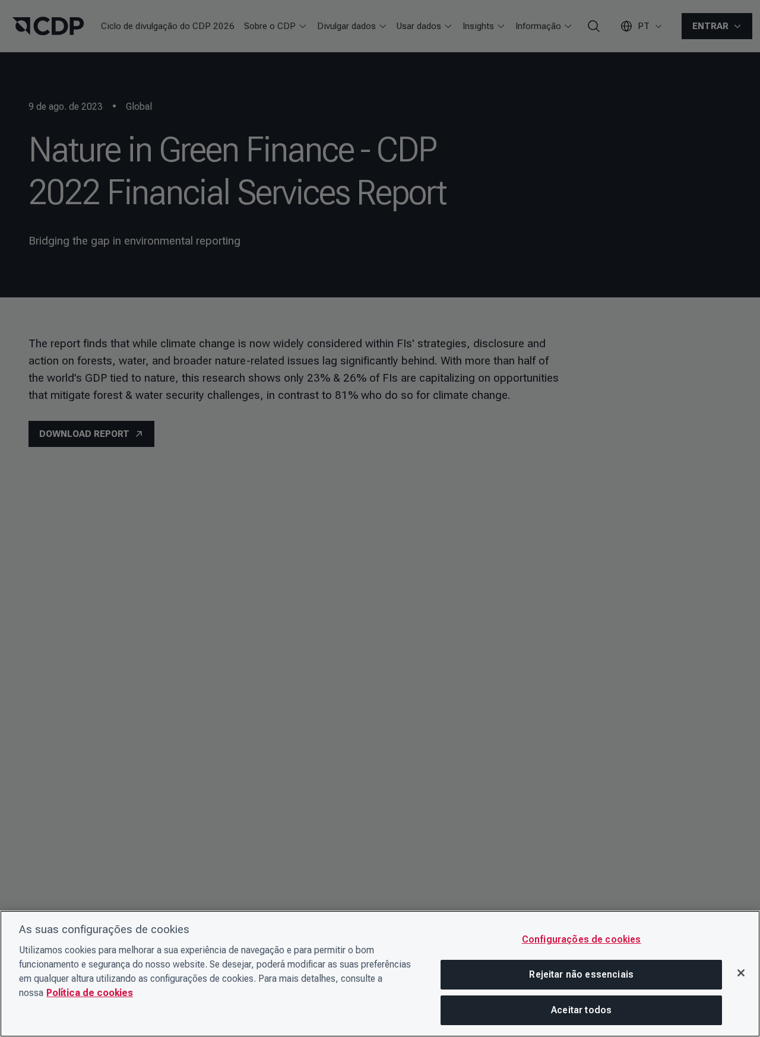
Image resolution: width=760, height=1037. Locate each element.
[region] (380, 974)
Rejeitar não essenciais (581, 974)
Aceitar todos (581, 1010)
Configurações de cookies (581, 939)
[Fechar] (741, 973)
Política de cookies (89, 992)
